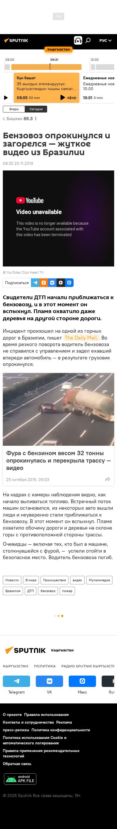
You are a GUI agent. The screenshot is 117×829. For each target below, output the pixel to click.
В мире (31, 580)
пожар (67, 591)
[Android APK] (20, 779)
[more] (107, 479)
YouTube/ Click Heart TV (25, 272)
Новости (12, 580)
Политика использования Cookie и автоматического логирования (34, 740)
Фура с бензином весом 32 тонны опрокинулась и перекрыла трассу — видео (58, 460)
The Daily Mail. (82, 337)
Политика (45, 665)
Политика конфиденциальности (61, 729)
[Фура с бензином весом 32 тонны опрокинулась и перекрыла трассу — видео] (58, 409)
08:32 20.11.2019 (18, 163)
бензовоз (48, 591)
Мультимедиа (99, 580)
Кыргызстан (15, 665)
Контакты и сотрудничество (28, 722)
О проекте (12, 714)
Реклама (64, 722)
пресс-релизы (16, 729)
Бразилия (12, 591)
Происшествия (54, 580)
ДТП (30, 591)
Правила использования (46, 714)
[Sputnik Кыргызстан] (17, 42)
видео (77, 580)
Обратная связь (17, 763)
